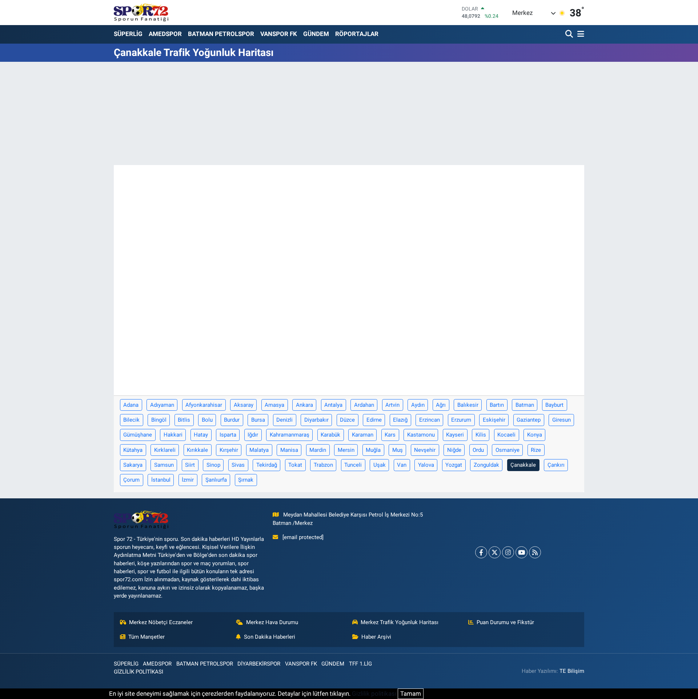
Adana (131, 405)
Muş (397, 450)
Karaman (362, 434)
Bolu (207, 420)
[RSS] (535, 552)
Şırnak (245, 480)
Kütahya (133, 450)
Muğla (373, 450)
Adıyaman (162, 405)
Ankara (304, 405)
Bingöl (159, 420)
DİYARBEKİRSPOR (258, 663)
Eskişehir (494, 420)
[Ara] (569, 34)
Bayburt (554, 405)
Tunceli (353, 465)
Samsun (164, 465)
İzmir (188, 480)
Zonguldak (486, 465)
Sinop (213, 465)
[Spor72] (141, 12)
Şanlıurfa (216, 480)
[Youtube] (521, 552)
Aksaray (243, 405)
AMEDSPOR (165, 33)
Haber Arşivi (376, 637)
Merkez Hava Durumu (272, 622)
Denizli (284, 420)
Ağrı (441, 405)
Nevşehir (425, 450)
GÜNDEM (316, 33)
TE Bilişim (571, 671)
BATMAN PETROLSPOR (221, 33)
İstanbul (161, 480)
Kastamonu (421, 434)
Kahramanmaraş (289, 434)
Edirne (374, 420)
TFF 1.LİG (360, 663)
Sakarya (133, 465)
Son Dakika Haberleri (269, 637)
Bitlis (184, 420)
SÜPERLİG (128, 33)
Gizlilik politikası (374, 693)
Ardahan (364, 405)
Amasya (274, 405)
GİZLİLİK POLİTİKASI (138, 671)
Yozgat (453, 465)
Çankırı (556, 465)
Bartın (497, 405)
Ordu (478, 450)
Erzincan (429, 420)
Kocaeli (506, 434)
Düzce (347, 420)
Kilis (481, 434)
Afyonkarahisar (203, 405)
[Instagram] (508, 552)
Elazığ (400, 420)
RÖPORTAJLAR (356, 33)
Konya (534, 434)
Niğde (454, 450)
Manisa (289, 450)
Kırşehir (229, 450)
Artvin (392, 405)
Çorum (131, 480)
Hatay (201, 434)
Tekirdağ (266, 465)
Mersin (346, 450)
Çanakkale (523, 465)
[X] (495, 552)
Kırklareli (165, 450)
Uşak (379, 465)
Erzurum (461, 420)
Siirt (190, 465)
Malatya (259, 450)
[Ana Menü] (579, 34)
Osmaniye (508, 450)
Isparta (228, 434)
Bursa (258, 420)
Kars (390, 434)
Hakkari (173, 434)
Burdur (232, 420)
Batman (525, 405)
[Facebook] (481, 552)
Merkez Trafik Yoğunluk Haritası (399, 622)
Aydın (418, 405)
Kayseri (455, 434)
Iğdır (253, 434)
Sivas (238, 465)
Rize (536, 450)
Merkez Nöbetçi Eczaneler (161, 622)
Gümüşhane (137, 434)
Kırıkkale (197, 450)
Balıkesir (467, 405)
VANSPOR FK (278, 33)
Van (401, 465)
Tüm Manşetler (146, 637)
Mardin (317, 450)
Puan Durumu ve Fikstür (505, 622)
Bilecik (131, 420)
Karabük (330, 434)
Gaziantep (529, 420)
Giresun (561, 420)
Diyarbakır (316, 420)
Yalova (426, 465)
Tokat (295, 465)
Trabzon (323, 465)
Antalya (333, 405)
